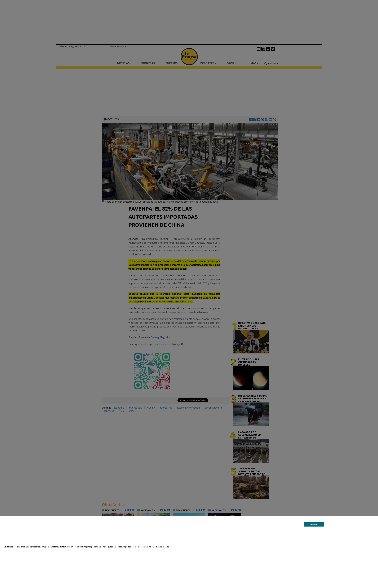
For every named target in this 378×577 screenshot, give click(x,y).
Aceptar (314, 524)
